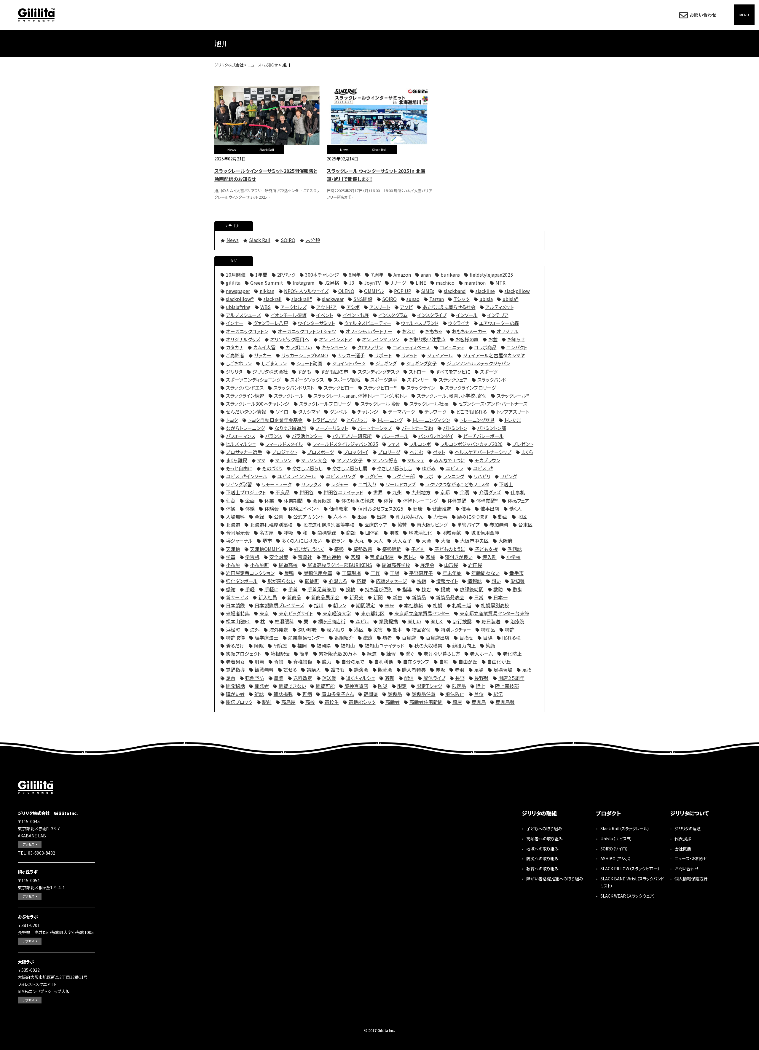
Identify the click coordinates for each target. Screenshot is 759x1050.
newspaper (238, 290)
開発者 (262, 685)
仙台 (230, 500)
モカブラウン (487, 460)
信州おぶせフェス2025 (380, 508)
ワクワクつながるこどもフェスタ (457, 484)
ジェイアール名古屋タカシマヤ (494, 355)
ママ (261, 460)
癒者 (387, 637)
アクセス (28, 844)
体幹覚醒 (456, 500)
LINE (421, 282)
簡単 (304, 653)
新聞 (378, 597)
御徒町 (312, 580)
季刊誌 (515, 548)
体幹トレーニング (420, 500)
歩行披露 (462, 621)
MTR (500, 282)
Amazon (402, 274)
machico (445, 282)
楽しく (437, 621)
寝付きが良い (459, 556)
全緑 (259, 516)
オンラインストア (335, 339)
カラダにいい (299, 347)
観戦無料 (264, 669)
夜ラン (338, 540)
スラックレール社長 (429, 403)
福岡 (302, 645)
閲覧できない (292, 685)
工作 (375, 572)
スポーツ (489, 371)
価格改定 (338, 508)
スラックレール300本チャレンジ (257, 403)
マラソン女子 (350, 460)
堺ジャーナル (239, 540)
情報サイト (447, 580)
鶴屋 (457, 701)
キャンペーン (334, 347)
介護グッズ (490, 492)
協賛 (402, 524)
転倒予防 (254, 677)
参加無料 (498, 524)
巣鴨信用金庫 (318, 572)
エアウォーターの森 (499, 322)
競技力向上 (464, 645)
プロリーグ (389, 451)
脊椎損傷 (302, 661)
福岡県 (324, 645)
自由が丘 (467, 661)
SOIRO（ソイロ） (614, 849)
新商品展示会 (325, 597)
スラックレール (289, 395)
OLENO (346, 290)
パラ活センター (307, 435)
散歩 (517, 589)
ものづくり (272, 468)
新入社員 (267, 597)
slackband (455, 290)
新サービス (237, 597)
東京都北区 (373, 613)
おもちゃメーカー (469, 331)
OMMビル (374, 290)
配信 (409, 677)
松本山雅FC (238, 621)
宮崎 (355, 556)
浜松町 (233, 629)
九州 (397, 492)
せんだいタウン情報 (246, 411)
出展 (362, 516)
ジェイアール (440, 355)
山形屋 (451, 564)
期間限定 (365, 605)
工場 (394, 572)
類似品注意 (424, 693)
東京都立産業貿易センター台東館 (494, 613)
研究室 (280, 645)
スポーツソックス (307, 379)
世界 (377, 492)
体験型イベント (303, 508)
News (231, 149)
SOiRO (288, 239)
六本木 (340, 516)
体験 (250, 508)
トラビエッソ (324, 419)
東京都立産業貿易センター (422, 613)
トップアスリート (513, 411)
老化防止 (512, 653)
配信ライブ (434, 677)
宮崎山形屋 (382, 556)
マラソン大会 (314, 460)
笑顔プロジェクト (243, 653)
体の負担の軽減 (357, 500)
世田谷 (306, 492)
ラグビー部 (404, 476)
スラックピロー (339, 387)
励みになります (472, 516)
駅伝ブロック (239, 701)
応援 (361, 580)
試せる (290, 669)
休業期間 (293, 500)
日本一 (500, 597)
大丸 (359, 540)
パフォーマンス (240, 435)
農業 (278, 677)
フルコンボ (420, 443)
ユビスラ (454, 468)
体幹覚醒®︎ (487, 500)
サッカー (263, 355)
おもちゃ (433, 331)
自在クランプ (416, 661)
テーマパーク (401, 411)
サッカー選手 (351, 355)
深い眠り (335, 629)
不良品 (282, 492)
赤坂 (440, 669)
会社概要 (683, 849)
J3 (351, 282)
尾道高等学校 (396, 564)
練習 (391, 653)
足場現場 (502, 669)
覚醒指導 (235, 669)
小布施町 (259, 564)
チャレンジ (367, 411)
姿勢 (339, 548)
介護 (464, 492)
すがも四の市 (334, 371)
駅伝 (498, 693)
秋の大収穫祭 (428, 645)
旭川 (318, 605)
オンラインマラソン (380, 339)
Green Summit (266, 282)
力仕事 (440, 516)
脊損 (278, 661)
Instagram (304, 282)
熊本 (397, 629)
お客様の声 (467, 339)
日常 (479, 597)
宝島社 (305, 556)
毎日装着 (490, 621)
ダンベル (338, 411)
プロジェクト (284, 451)
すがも (304, 371)
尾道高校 (288, 564)
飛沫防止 (454, 693)
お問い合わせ (703, 15)
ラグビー (374, 476)
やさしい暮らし (307, 468)
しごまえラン (274, 363)
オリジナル (508, 331)
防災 (383, 685)
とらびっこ (357, 419)
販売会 (385, 669)
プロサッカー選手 (244, 451)
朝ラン (339, 605)
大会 (426, 540)
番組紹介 (343, 637)
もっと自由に (239, 468)
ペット (439, 451)
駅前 (267, 701)
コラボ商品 (485, 347)
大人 (378, 540)
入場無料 (235, 516)
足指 (527, 669)
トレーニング (389, 419)
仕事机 (518, 492)
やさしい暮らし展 (349, 468)
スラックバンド (491, 379)
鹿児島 (479, 701)
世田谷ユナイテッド (343, 492)
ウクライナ (458, 322)
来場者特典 (238, 613)
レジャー (339, 484)
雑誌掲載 (283, 693)
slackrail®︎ (301, 298)
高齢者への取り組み (544, 839)
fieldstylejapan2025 (491, 274)
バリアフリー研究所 (352, 435)
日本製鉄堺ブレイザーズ (279, 605)
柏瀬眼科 (284, 621)
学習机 (252, 556)
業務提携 (388, 621)
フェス (394, 443)
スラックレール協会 (380, 403)
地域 (394, 532)
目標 (487, 637)
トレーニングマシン (431, 419)
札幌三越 (461, 605)
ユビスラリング (340, 476)
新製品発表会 (450, 597)
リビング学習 (239, 484)
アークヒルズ (293, 306)
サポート (383, 355)
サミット (409, 355)
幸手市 (516, 572)
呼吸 (288, 532)
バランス (273, 435)
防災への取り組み (542, 858)
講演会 (361, 669)
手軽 (250, 589)
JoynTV (372, 282)
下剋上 (506, 484)
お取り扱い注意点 (427, 339)
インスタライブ (432, 314)
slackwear (333, 298)
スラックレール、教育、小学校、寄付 (452, 395)
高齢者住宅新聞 (426, 701)
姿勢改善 (362, 548)
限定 (402, 685)
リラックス (311, 484)
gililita (233, 282)
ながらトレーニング (245, 427)
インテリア (497, 314)
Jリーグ (398, 282)
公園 (278, 516)
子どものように (449, 548)
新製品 (419, 597)
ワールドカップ (401, 484)
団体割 (372, 532)
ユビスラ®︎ (483, 468)
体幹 (388, 500)
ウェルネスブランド (420, 322)
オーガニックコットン (247, 331)
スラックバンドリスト (293, 387)
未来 (389, 605)
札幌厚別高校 (495, 605)
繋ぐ (410, 653)
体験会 (271, 508)
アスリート (379, 306)
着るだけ (235, 645)
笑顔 (490, 645)
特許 (509, 629)
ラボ (429, 476)
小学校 (513, 556)
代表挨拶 (683, 839)
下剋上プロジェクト (246, 492)
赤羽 (459, 669)
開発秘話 (235, 685)
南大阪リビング (432, 524)
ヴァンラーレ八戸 (270, 322)
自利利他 (383, 661)
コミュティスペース (411, 347)
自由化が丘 (499, 661)
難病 (307, 693)
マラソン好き (385, 460)
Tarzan (436, 298)
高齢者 (392, 701)
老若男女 (235, 661)
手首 (293, 589)
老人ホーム (481, 653)
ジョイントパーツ (349, 363)
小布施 (233, 564)
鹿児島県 (505, 701)
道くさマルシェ (360, 677)
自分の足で (352, 661)
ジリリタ (234, 371)
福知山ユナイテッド (384, 645)
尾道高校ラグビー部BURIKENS (339, 564)
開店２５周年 (511, 677)
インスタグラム (393, 314)
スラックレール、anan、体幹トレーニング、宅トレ (360, 395)
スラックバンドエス (245, 387)
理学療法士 (266, 637)
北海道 (233, 524)
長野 (460, 677)
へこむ (416, 451)
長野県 (481, 677)
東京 (264, 613)
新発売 (356, 597)
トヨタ (232, 419)
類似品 (395, 693)
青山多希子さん (338, 693)
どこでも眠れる (471, 411)
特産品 (488, 629)
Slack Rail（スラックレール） (625, 828)
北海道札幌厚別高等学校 (328, 524)
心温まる (338, 580)
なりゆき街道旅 (290, 427)
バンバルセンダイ (435, 435)
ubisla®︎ (511, 298)
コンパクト (516, 347)
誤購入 (314, 669)
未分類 (313, 239)
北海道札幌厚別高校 (271, 524)
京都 (445, 492)
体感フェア (518, 500)
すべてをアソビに (453, 371)
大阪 (445, 540)
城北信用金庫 (485, 532)
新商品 (294, 597)
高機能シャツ (362, 701)
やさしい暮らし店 (394, 468)
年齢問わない (485, 572)
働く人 (515, 508)
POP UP (402, 290)
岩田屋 (475, 564)
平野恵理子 (421, 572)
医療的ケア (376, 524)
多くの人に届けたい (302, 540)
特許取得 (235, 637)
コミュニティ (452, 347)
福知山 (348, 645)
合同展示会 (238, 532)
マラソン (283, 460)
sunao (413, 298)
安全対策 (278, 556)
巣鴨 (289, 572)
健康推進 (441, 508)
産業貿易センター (306, 637)
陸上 (480, 685)
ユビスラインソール (296, 476)
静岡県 (371, 693)
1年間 (261, 274)
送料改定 (302, 677)
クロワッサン (370, 347)
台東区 (525, 524)
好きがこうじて (309, 548)
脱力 (326, 661)
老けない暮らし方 (442, 653)
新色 (397, 597)
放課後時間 (472, 589)
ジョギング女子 (421, 363)
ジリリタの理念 (688, 828)
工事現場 (351, 572)
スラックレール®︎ (513, 395)
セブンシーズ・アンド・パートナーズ (492, 403)
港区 (358, 629)
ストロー (417, 371)
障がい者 (235, 693)
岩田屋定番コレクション (250, 572)
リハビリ (482, 476)
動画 (503, 516)
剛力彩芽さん (409, 516)
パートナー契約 (417, 427)
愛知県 (518, 580)
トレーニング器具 (477, 419)
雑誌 (259, 693)
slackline (485, 290)
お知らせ (516, 339)
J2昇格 (331, 282)
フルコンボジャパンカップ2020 (472, 443)
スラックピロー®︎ (380, 387)
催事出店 (489, 508)
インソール (467, 314)
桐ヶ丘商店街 (332, 621)
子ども (418, 548)
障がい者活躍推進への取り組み (554, 879)
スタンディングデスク (378, 371)
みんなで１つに (449, 460)
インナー (234, 322)
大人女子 (402, 540)
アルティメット (499, 306)
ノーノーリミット (332, 427)
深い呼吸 (307, 629)
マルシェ (415, 460)
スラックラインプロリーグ (470, 387)
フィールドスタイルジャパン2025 (345, 443)
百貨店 (409, 637)
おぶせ (408, 331)
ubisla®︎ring (238, 306)
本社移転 (413, 605)
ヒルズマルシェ (241, 443)
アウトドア (326, 306)
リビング (508, 476)
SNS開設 (362, 298)
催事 (466, 508)
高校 (310, 701)
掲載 (445, 589)
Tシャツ (462, 298)
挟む (426, 589)
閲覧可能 (325, 685)
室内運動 (331, 556)
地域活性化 (420, 532)
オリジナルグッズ (243, 339)
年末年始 (452, 572)
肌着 (259, 661)
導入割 (489, 556)
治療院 (517, 621)
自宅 (444, 661)
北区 (522, 516)
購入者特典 (414, 669)
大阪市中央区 (474, 540)
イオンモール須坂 (289, 314)
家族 (430, 556)
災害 (378, 629)
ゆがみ (429, 468)
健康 (417, 508)
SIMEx (427, 290)
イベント (324, 314)
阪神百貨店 (356, 685)
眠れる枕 (511, 637)
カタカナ (234, 347)
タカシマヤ (309, 411)
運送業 (329, 677)
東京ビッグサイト (296, 613)
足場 (479, 669)
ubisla (486, 298)
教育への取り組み (542, 868)
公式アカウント (308, 516)
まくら (527, 451)
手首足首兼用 (321, 589)
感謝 (230, 589)
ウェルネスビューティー (368, 322)
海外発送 (278, 629)
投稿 (350, 589)
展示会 (427, 564)
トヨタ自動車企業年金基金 (275, 419)
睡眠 (259, 645)
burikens (450, 274)
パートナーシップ (375, 427)
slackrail (273, 298)
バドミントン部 (491, 427)
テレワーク (435, 411)
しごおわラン (239, 363)
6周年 (355, 274)
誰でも (337, 669)
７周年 (377, 274)
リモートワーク (276, 484)
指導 (407, 589)
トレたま (512, 419)
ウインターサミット (316, 322)
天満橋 (233, 548)
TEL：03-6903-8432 (36, 853)
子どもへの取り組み (544, 828)
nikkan (267, 290)
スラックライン (420, 387)
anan (426, 274)
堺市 (267, 540)
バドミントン (455, 427)
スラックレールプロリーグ (325, 403)
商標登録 (326, 532)
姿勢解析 (391, 548)
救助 (498, 589)
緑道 (372, 653)
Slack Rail (266, 149)
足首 (230, 677)
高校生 (332, 701)
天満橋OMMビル (267, 548)
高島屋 (288, 701)
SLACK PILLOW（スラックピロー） (630, 868)
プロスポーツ (320, 451)
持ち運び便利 (379, 589)
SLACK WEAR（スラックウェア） (628, 896)
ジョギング (385, 363)
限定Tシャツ (429, 685)
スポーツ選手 (383, 379)
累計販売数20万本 (338, 653)
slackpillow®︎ (240, 298)
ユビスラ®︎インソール (246, 476)
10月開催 (235, 274)
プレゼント (522, 443)
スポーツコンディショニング (253, 379)
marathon (475, 282)
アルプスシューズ (243, 314)
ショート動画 (309, 363)
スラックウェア (453, 379)
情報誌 (475, 580)
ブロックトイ (356, 451)
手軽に (271, 589)
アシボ (353, 306)
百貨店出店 (437, 637)
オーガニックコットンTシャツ (307, 331)
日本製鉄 (235, 605)
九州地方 (421, 492)
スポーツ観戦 (347, 379)
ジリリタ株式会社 (36, 15)
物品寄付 (421, 629)
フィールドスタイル (284, 443)
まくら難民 (236, 460)
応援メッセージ (391, 580)
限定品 (459, 685)
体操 (230, 508)
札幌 (437, 605)
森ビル (362, 621)
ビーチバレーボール (483, 435)
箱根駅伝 (280, 653)
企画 (250, 500)
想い (496, 580)
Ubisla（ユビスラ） (616, 839)
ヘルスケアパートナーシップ (483, 451)
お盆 (493, 339)
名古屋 (266, 532)
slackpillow (517, 290)
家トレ (410, 556)
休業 (269, 500)
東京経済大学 (337, 613)
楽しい (414, 621)
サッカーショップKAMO (304, 355)
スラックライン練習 (245, 395)
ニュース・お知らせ (691, 858)
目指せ (466, 637)
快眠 (421, 580)
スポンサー (418, 379)
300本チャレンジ (322, 274)
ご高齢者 (235, 355)
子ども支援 (486, 548)
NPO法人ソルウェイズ (306, 290)
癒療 (368, 637)
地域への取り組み (542, 849)
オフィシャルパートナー (369, 331)
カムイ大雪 (264, 347)
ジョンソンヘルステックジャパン (478, 363)
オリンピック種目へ (289, 339)
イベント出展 (356, 314)
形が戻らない (281, 580)
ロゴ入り (367, 484)
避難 (389, 677)
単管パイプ (468, 524)
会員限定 (321, 500)
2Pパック (286, 274)
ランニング (453, 476)
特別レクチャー (456, 629)
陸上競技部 (507, 685)
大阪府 (505, 540)
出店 (381, 516)
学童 (230, 556)
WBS (265, 306)
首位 (479, 693)
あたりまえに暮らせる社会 (449, 306)
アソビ (406, 306)
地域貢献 (451, 532)
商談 (350, 532)
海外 (254, 629)
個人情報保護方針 (691, 879)
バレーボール (395, 435)
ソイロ (282, 411)
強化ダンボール (242, 580)
